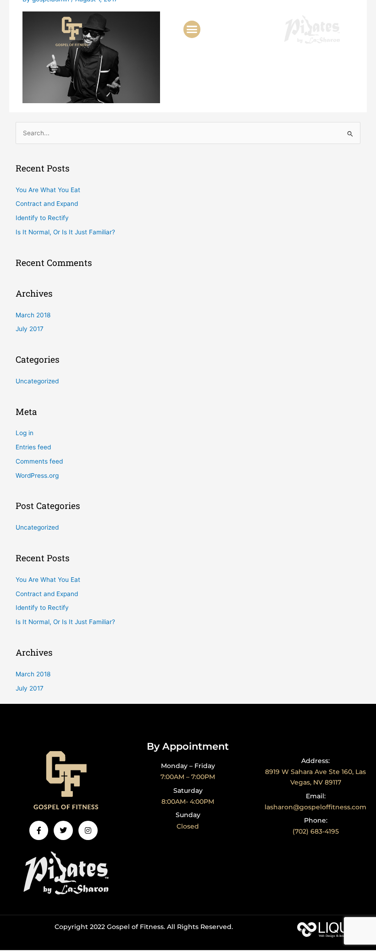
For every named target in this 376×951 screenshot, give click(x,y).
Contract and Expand (47, 203)
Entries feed (33, 447)
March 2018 (33, 315)
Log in (24, 433)
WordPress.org (37, 475)
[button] (192, 29)
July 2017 (30, 328)
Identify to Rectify (42, 217)
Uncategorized (37, 381)
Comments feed (39, 461)
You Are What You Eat (48, 190)
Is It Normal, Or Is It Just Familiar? (65, 232)
